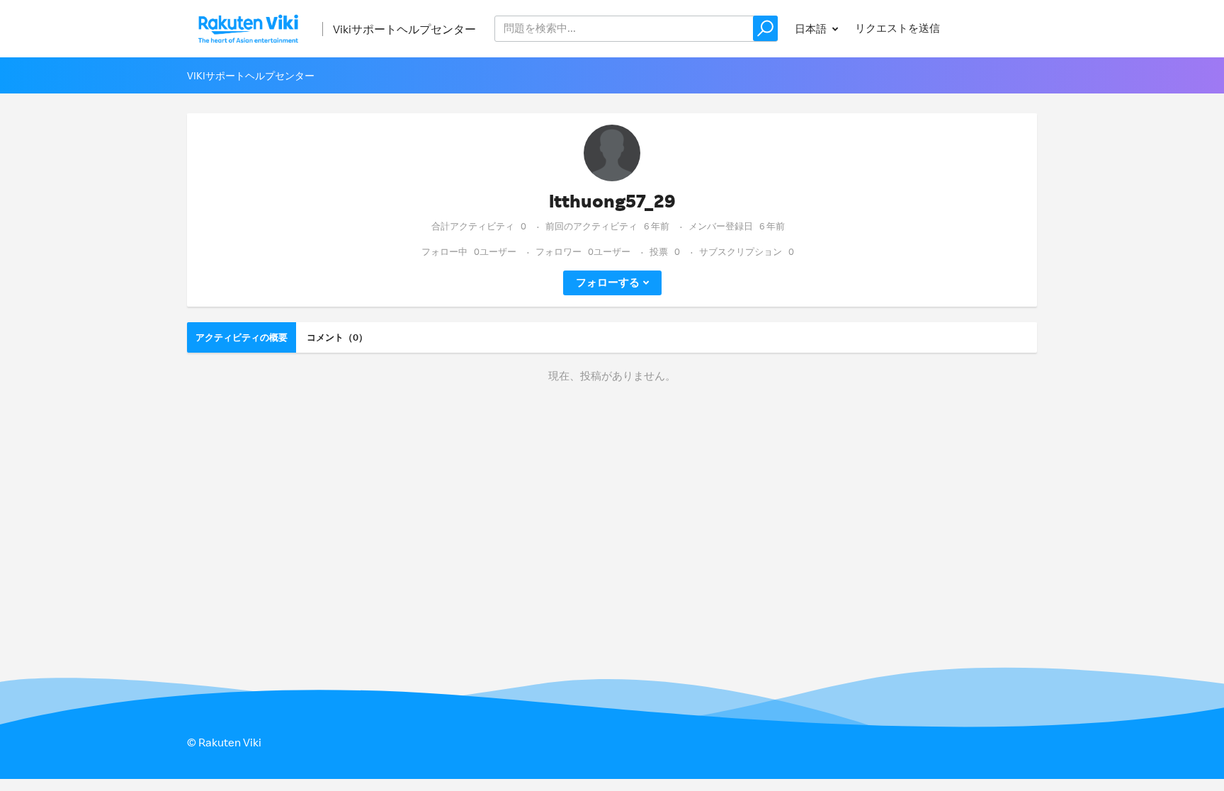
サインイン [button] (997, 28)
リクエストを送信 (897, 28)
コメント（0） (337, 337)
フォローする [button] (608, 282)
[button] (765, 28)
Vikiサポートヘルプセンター (404, 29)
